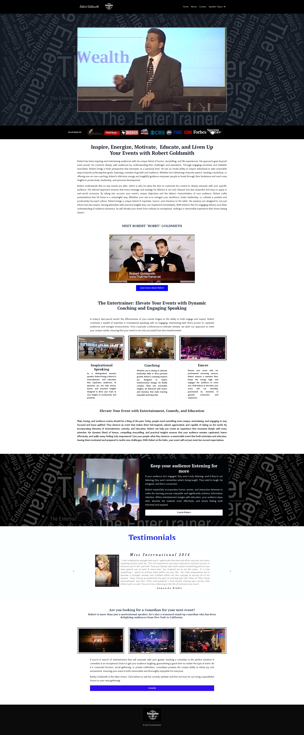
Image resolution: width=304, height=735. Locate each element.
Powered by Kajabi (152, 729)
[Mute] (223, 109)
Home (186, 7)
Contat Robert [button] (184, 512)
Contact (202, 7)
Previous (73, 571)
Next (230, 571)
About (194, 7)
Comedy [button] (152, 688)
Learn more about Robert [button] (152, 288)
